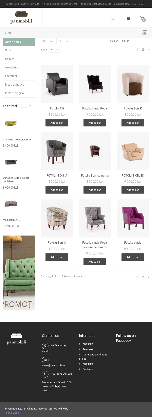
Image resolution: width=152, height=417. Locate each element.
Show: (44, 49)
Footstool (11, 76)
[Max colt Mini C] (11, 204)
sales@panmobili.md (65, 3)
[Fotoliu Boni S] (57, 218)
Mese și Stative (14, 84)
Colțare (9, 59)
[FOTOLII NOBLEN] (133, 151)
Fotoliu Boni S (57, 242)
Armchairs (11, 67)
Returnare (87, 349)
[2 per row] (44, 41)
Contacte (87, 369)
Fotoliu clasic (133, 242)
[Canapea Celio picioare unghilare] (11, 162)
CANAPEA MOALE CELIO (17, 139)
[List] (67, 41)
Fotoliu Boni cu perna (95, 175)
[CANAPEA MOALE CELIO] (11, 123)
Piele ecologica (14, 93)
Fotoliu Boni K (133, 108)
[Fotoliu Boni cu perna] (95, 151)
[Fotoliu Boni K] (133, 84)
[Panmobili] (21, 17)
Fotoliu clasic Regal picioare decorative (94, 245)
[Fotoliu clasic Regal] (95, 84)
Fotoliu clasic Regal (94, 108)
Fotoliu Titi (57, 108)
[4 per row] (59, 41)
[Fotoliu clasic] (133, 218)
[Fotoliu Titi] (57, 84)
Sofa (8, 50)
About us (87, 343)
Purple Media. (12, 412)
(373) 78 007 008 (29, 3)
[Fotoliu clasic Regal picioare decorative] (95, 218)
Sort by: (114, 40)
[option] (19, 171)
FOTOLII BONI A (57, 175)
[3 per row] (51, 41)
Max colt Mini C (11, 219)
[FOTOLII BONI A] (57, 151)
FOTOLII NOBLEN (133, 175)
